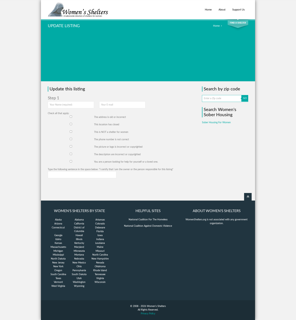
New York (58, 266)
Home (208, 9)
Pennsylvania (79, 270)
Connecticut (58, 228)
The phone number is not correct (111, 139)
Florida (100, 231)
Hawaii (79, 235)
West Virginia (58, 286)
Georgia (58, 235)
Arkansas (100, 220)
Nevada (100, 263)
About (222, 9)
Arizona (58, 224)
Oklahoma (100, 266)
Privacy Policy (148, 313)
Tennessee (100, 274)
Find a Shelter (238, 23)
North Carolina (100, 255)
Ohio (79, 266)
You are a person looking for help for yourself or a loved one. (126, 162)
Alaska (58, 220)
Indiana (100, 239)
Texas (58, 278)
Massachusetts (58, 247)
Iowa (100, 235)
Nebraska (79, 259)
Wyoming (79, 286)
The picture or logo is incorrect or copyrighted (118, 147)
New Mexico (79, 263)
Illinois (79, 239)
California (79, 224)
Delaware (100, 228)
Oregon (58, 270)
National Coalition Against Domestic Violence (148, 226)
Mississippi (58, 255)
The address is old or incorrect (110, 117)
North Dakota (58, 259)
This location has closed (106, 124)
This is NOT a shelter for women (111, 132)
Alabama (79, 220)
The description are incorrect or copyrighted (117, 154)
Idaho (58, 239)
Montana (79, 255)
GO (245, 98)
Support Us (238, 9)
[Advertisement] (148, 57)
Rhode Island (100, 270)
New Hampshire (100, 259)
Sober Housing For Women (216, 122)
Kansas (58, 243)
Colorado (100, 224)
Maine (100, 247)
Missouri (100, 251)
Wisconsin (100, 282)
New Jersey (58, 263)
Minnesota (79, 251)
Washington (79, 282)
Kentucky (79, 243)
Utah (79, 278)
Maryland (79, 247)
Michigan (58, 251)
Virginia (100, 278)
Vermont (58, 282)
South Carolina (58, 274)
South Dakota (79, 274)
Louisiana (100, 243)
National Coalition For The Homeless (148, 219)
